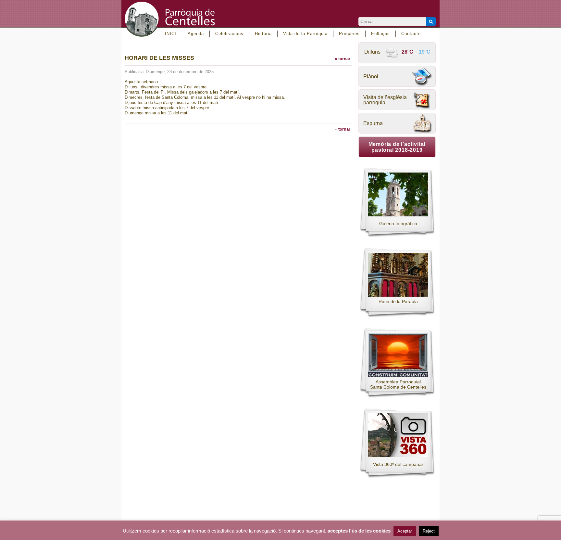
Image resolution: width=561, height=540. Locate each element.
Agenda (196, 33)
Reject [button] (429, 531)
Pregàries (349, 33)
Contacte (411, 33)
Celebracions (229, 33)
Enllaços (380, 33)
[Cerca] (431, 21)
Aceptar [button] (404, 531)
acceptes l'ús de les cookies (359, 531)
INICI (170, 33)
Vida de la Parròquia (305, 33)
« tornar (342, 58)
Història (263, 33)
